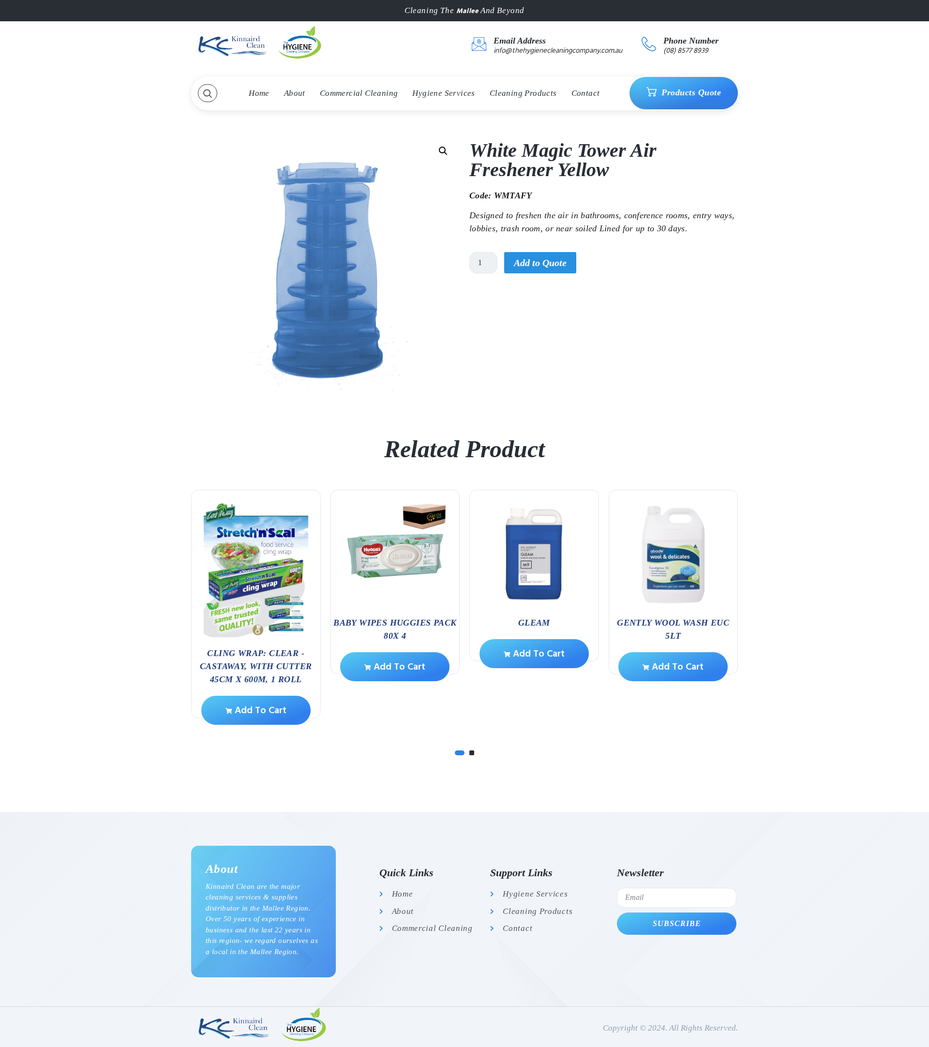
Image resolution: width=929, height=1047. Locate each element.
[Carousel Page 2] (471, 752)
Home (259, 93)
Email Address (520, 40)
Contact (585, 93)
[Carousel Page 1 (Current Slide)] (459, 752)
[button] (443, 151)
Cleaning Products (523, 93)
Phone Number (691, 40)
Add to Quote (540, 262)
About (294, 93)
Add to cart (259, 710)
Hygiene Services (443, 93)
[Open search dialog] (207, 93)
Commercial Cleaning (359, 93)
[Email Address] (479, 44)
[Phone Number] (649, 44)
